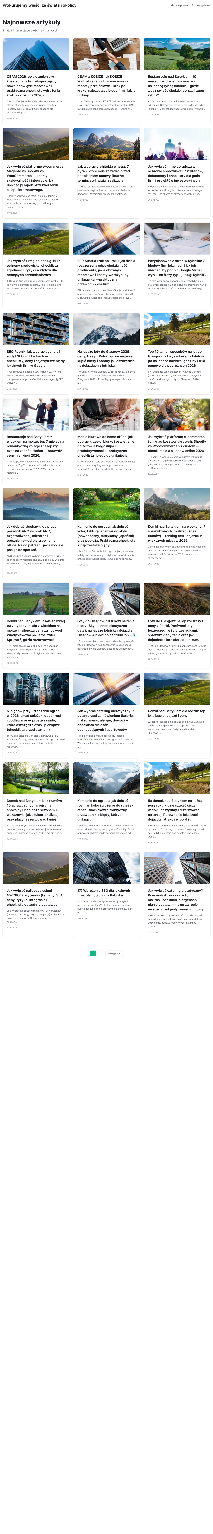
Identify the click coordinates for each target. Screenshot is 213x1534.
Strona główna (201, 5)
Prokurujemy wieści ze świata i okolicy (40, 5)
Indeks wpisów (178, 5)
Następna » (114, 953)
